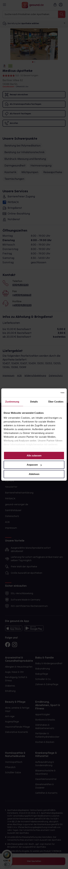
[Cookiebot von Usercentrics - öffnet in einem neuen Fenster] (50, 393)
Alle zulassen (34, 455)
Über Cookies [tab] (55, 401)
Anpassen (32, 464)
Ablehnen (34, 474)
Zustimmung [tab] (12, 401)
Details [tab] (34, 401)
